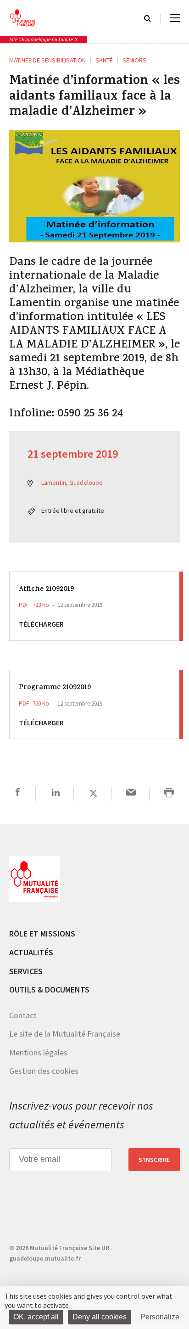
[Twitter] (93, 793)
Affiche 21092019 (46, 589)
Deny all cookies (99, 1317)
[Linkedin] (55, 793)
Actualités (31, 952)
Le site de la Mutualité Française (64, 1033)
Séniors (134, 60)
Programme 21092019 (55, 688)
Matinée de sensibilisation (47, 60)
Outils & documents (49, 989)
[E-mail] (131, 793)
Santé (104, 60)
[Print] (169, 793)
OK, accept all (36, 1317)
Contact (23, 1015)
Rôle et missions (42, 933)
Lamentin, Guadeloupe (72, 482)
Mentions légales (38, 1052)
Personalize (159, 1317)
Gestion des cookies (43, 1070)
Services (26, 971)
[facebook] (17, 793)
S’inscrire (154, 1159)
